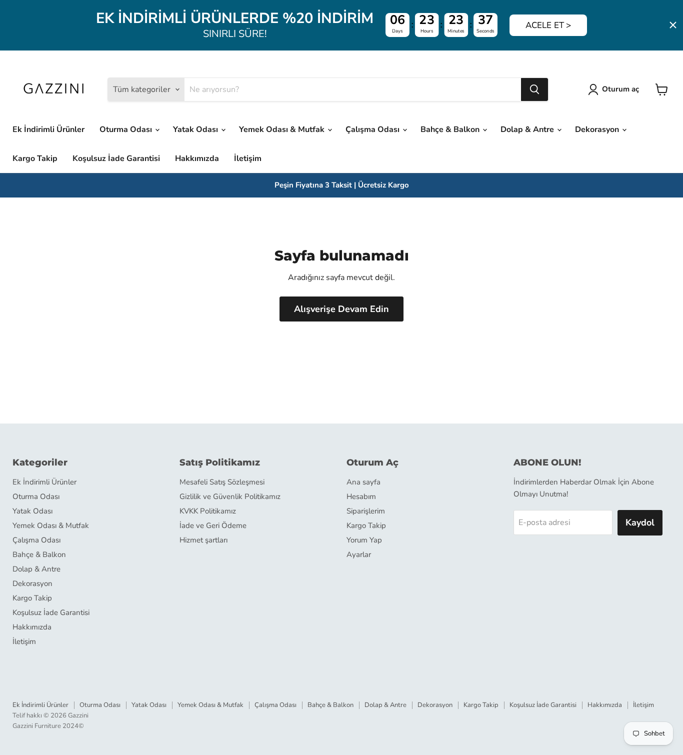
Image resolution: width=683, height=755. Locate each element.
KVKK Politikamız (208, 511)
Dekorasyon (598, 129)
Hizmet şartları (204, 540)
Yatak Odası (196, 129)
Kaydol (640, 522)
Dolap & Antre (528, 129)
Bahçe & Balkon (451, 129)
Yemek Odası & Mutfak (282, 129)
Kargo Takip (35, 158)
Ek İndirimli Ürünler (48, 129)
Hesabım (361, 497)
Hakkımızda (197, 158)
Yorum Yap (364, 540)
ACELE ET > (548, 25)
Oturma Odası (127, 129)
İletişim (248, 158)
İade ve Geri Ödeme (213, 525)
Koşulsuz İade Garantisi (116, 158)
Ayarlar (358, 555)
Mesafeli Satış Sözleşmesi (222, 482)
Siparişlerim (365, 511)
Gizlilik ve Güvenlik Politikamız (230, 497)
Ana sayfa (363, 482)
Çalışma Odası (374, 129)
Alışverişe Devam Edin (341, 309)
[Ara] (534, 89)
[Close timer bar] (673, 25)
